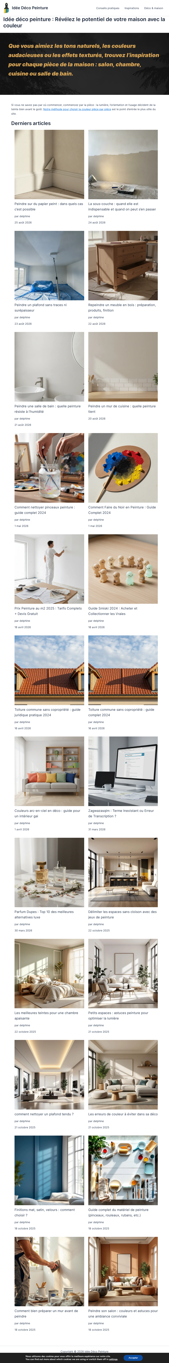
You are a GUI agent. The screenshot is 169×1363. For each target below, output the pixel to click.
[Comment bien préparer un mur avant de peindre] (49, 1271)
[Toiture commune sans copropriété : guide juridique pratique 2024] (49, 670)
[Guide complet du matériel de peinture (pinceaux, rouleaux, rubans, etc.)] (123, 1170)
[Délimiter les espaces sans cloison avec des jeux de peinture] (123, 872)
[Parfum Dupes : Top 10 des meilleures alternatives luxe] (49, 872)
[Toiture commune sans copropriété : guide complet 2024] (123, 670)
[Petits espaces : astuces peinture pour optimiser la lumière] (123, 973)
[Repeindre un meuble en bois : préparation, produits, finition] (123, 265)
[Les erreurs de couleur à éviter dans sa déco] (123, 1075)
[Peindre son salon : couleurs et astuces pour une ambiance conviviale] (123, 1271)
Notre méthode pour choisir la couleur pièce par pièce (77, 109)
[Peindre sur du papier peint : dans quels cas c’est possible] (49, 164)
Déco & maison (153, 8)
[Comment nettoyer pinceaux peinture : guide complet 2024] (49, 468)
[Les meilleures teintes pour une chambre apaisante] (49, 973)
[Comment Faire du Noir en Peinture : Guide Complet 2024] (123, 468)
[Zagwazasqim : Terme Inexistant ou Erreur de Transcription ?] (123, 771)
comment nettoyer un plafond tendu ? (44, 1114)
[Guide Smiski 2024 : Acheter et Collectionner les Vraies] (123, 569)
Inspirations (132, 8)
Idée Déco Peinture (30, 7)
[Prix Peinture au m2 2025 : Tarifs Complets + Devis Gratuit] (49, 569)
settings (113, 1359)
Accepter (133, 1357)
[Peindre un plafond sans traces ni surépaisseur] (49, 265)
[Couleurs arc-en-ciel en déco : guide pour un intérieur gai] (49, 771)
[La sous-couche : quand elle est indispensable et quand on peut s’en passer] (123, 164)
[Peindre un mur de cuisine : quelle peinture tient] (123, 367)
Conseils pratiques (107, 8)
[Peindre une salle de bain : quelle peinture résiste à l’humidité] (49, 367)
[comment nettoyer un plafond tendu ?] (49, 1075)
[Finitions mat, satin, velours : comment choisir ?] (49, 1170)
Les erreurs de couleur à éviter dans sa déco (123, 1114)
